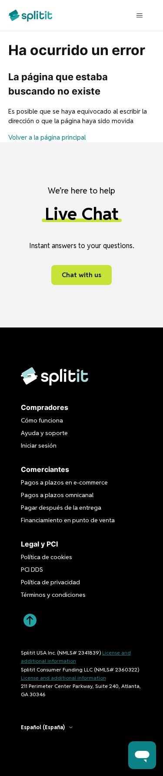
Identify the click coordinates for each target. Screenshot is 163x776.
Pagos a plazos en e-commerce (64, 482)
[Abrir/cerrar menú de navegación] (139, 16)
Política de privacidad (50, 582)
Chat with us (81, 275)
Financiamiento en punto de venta (68, 520)
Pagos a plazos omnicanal (57, 495)
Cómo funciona (42, 420)
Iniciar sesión (39, 445)
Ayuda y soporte (44, 433)
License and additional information (63, 677)
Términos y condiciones (53, 595)
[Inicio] (30, 15)
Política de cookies (46, 557)
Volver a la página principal (47, 137)
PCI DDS (32, 569)
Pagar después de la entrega (61, 507)
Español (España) (43, 727)
